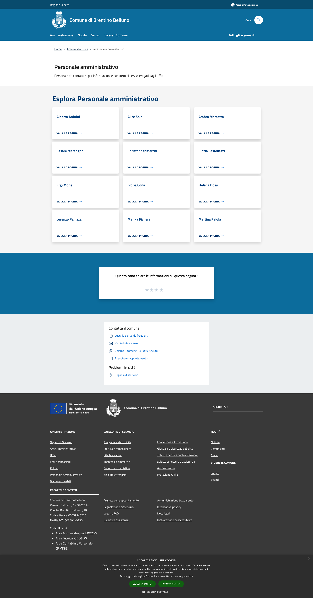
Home (58, 49)
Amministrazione (77, 49)
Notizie (215, 442)
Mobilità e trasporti (115, 475)
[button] (156, 592)
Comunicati (218, 449)
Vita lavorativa (113, 455)
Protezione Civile (167, 474)
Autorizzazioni (166, 468)
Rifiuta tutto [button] (171, 583)
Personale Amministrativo (66, 475)
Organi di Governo (61, 442)
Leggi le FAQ (111, 513)
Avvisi (214, 455)
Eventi (215, 479)
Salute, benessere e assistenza (176, 461)
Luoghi (215, 473)
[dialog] (156, 576)
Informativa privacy (169, 507)
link (191, 576)
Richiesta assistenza (116, 520)
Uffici (53, 455)
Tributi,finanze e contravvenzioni (177, 455)
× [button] (309, 558)
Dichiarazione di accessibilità (174, 520)
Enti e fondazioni (60, 462)
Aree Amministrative (63, 449)
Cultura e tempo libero (117, 449)
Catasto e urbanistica (117, 468)
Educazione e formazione (172, 442)
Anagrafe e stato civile (117, 442)
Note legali (163, 513)
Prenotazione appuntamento (121, 500)
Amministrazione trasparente (175, 500)
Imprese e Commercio (117, 462)
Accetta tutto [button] (142, 583)
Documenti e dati (60, 481)
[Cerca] (258, 20)
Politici (54, 468)
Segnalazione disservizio (118, 507)
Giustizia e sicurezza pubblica (175, 448)
